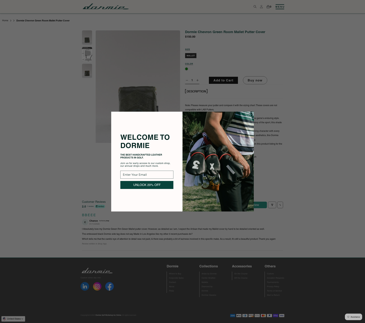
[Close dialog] (251, 115)
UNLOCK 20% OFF (147, 185)
